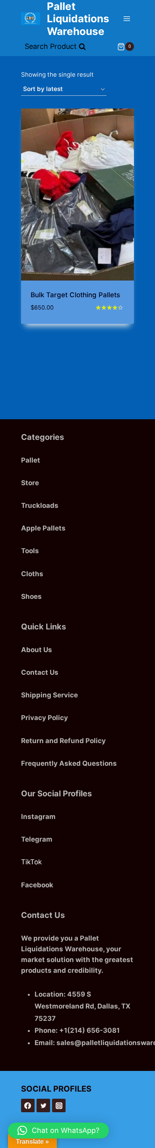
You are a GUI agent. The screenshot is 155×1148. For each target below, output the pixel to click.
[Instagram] (59, 1105)
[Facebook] (28, 1105)
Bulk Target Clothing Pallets (75, 295)
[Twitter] (43, 1105)
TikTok (31, 862)
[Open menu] (126, 18)
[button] (58, 1130)
